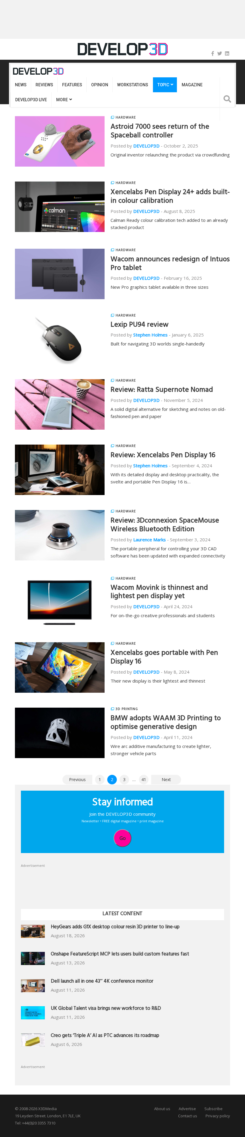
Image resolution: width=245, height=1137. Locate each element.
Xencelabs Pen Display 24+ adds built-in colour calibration (170, 197)
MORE (62, 99)
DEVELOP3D (146, 146)
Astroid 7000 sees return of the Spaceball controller (160, 132)
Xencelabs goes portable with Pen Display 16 (164, 658)
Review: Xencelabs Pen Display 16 (163, 456)
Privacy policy (218, 1115)
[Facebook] (212, 53)
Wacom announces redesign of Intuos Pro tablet (170, 264)
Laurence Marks (149, 540)
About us (162, 1108)
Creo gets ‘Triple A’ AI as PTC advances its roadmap (105, 1036)
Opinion (99, 84)
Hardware (126, 117)
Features (72, 84)
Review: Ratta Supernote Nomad (162, 390)
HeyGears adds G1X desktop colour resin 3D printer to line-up (115, 927)
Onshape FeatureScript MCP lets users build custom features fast (120, 954)
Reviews (44, 84)
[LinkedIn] (227, 53)
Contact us (187, 1115)
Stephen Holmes (150, 335)
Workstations (132, 84)
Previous (77, 779)
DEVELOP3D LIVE (31, 99)
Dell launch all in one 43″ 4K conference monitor (102, 982)
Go (123, 838)
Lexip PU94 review (140, 325)
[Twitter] (219, 53)
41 (143, 779)
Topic (163, 84)
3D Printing (127, 709)
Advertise (187, 1108)
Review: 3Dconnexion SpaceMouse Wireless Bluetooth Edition (165, 525)
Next (166, 779)
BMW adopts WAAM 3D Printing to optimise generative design (166, 723)
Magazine (192, 84)
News (20, 84)
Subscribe (213, 1108)
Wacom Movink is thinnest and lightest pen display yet (159, 593)
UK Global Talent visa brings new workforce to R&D (106, 1009)
